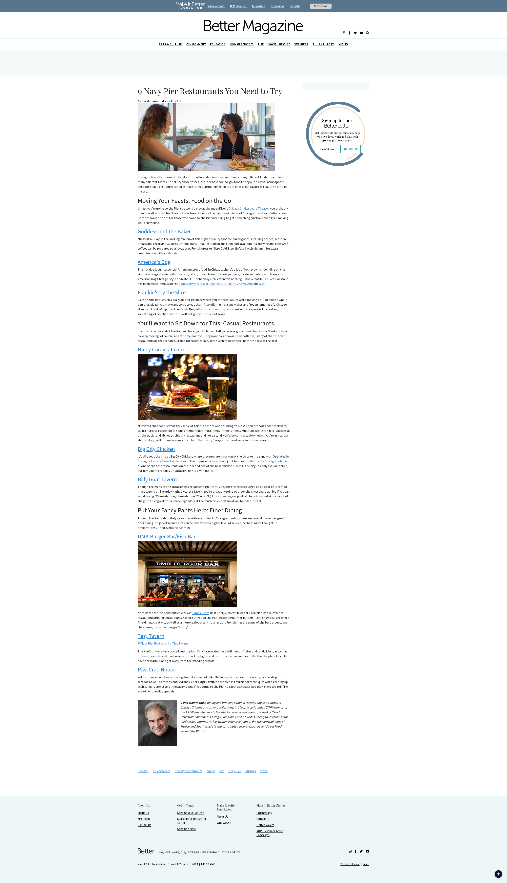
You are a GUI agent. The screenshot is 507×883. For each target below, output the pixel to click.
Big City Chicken (156, 448)
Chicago (143, 771)
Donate (295, 6)
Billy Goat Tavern (157, 479)
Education (218, 44)
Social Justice (279, 44)
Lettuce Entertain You (166, 461)
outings (250, 771)
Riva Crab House (156, 669)
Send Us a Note (186, 829)
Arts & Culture (170, 44)
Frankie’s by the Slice (162, 292)
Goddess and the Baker (164, 231)
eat (221, 771)
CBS (261, 284)
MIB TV (343, 44)
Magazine (258, 6)
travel (264, 771)
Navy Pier (157, 177)
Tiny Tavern (151, 635)
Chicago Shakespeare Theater (249, 208)
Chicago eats (161, 771)
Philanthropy (323, 44)
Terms (366, 864)
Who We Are (224, 823)
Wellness (301, 44)
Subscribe (350, 149)
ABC (250, 284)
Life (261, 44)
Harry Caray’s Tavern (162, 349)
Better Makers (265, 825)
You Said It (262, 819)
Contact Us (144, 825)
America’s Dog (154, 261)
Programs (277, 6)
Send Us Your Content (190, 813)
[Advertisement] (335, 203)
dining (211, 771)
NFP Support (238, 6)
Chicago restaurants (188, 771)
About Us (143, 813)
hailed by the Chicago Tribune (267, 461)
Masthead (144, 819)
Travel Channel (209, 284)
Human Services (242, 44)
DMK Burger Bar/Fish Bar (167, 536)
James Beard (200, 613)
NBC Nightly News (233, 284)
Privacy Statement (349, 864)
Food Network (188, 284)
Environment (196, 44)
